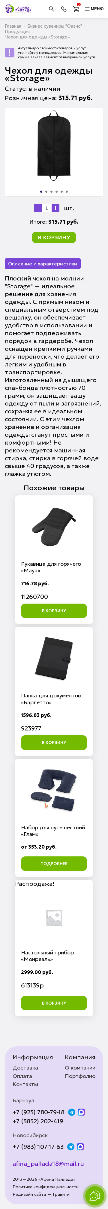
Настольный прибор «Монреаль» (47, 956)
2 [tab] (46, 192)
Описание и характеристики (42, 264)
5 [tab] (62, 192)
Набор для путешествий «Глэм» (53, 830)
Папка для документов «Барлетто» (51, 699)
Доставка (25, 1067)
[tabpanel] (54, 145)
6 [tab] (67, 192)
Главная (13, 26)
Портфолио (80, 1076)
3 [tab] (51, 192)
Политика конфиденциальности (46, 1186)
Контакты (25, 1084)
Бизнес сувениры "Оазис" (54, 26)
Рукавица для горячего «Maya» (51, 567)
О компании (80, 1067)
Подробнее (54, 863)
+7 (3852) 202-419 (38, 1121)
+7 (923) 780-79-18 (38, 1112)
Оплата (22, 1076)
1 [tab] (41, 192)
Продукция (17, 31)
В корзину (54, 237)
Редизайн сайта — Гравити (41, 1194)
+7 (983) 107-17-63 (38, 1146)
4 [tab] (57, 192)
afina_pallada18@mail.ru (48, 1163)
